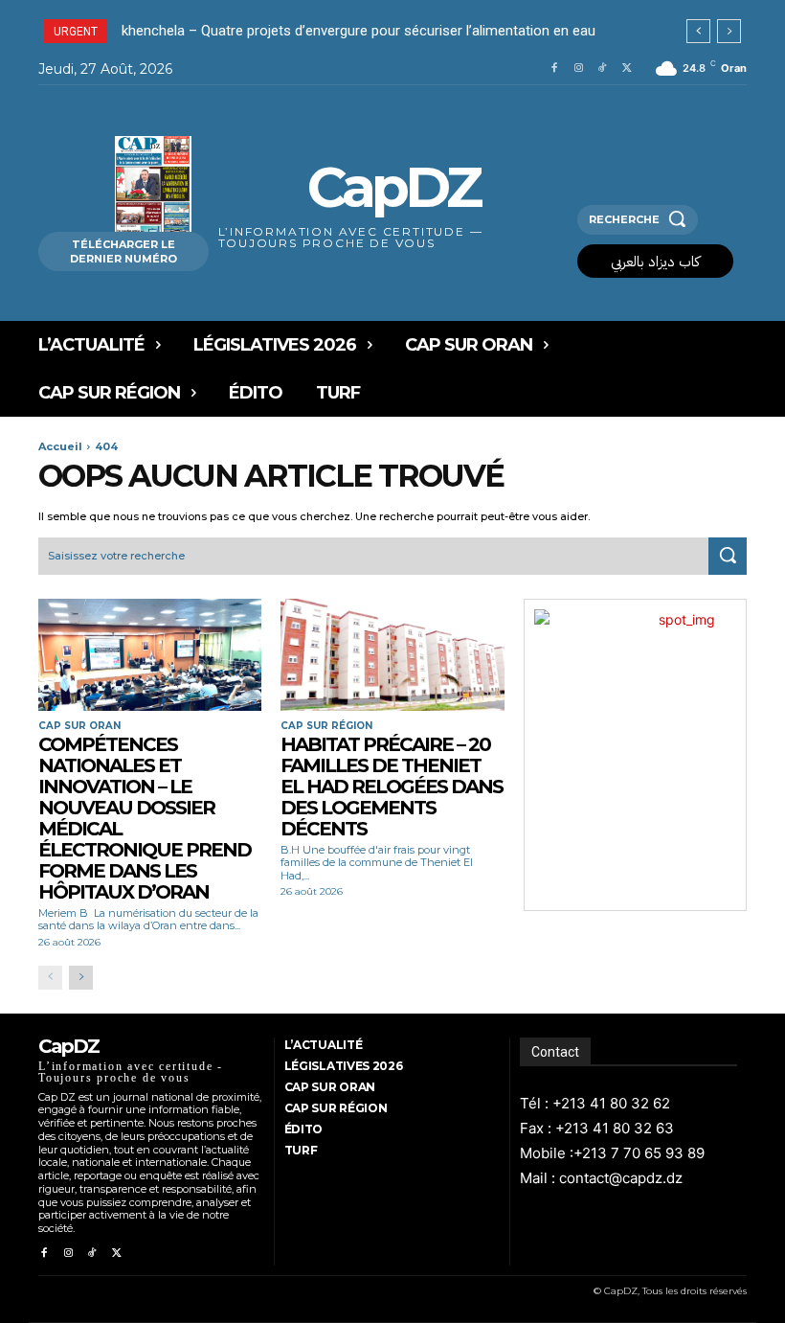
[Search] (727, 556)
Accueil (60, 446)
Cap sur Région (326, 726)
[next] (729, 31)
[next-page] (81, 978)
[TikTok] (602, 68)
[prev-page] (50, 978)
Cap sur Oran (79, 726)
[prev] (698, 31)
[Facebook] (554, 68)
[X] (627, 68)
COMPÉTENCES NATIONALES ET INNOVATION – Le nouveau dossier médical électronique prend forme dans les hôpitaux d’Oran (144, 818)
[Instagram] (579, 68)
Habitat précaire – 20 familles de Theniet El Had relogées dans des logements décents (391, 786)
